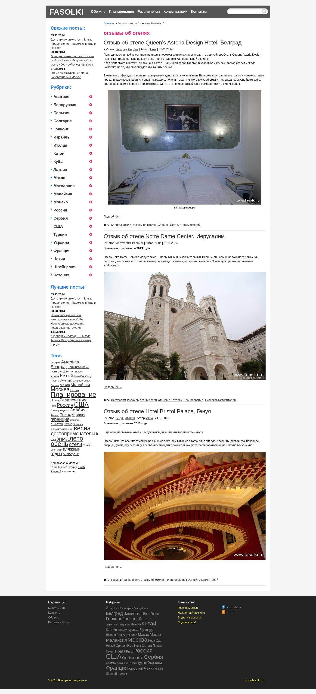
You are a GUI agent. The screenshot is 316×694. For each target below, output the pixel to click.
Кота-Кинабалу (82, 376)
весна (82, 428)
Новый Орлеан (116, 645)
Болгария (62, 121)
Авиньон (113, 608)
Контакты (199, 11)
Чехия (59, 259)
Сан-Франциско (60, 410)
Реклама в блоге (58, 622)
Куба (57, 161)
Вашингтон (75, 367)
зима (62, 439)
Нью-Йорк (134, 645)
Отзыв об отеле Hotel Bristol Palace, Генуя (157, 411)
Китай (58, 153)
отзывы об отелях (144, 225)
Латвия (60, 169)
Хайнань (75, 420)
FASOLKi (66, 11)
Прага (55, 400)
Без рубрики (141, 608)
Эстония (61, 275)
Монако (60, 202)
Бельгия (61, 113)
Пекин (110, 651)
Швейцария (64, 267)
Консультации (175, 11)
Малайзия (62, 194)
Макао (59, 178)
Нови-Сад (154, 640)
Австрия (61, 97)
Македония (64, 186)
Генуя (120, 418)
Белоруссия (64, 105)
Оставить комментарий (185, 225)
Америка (70, 362)
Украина (61, 242)
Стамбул (112, 663)
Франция (62, 251)
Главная (109, 23)
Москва (60, 389)
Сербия (60, 218)
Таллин (55, 415)
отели (75, 444)
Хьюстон (57, 424)
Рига (53, 405)
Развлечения (149, 11)
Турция (60, 234)
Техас (65, 414)
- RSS (230, 612)
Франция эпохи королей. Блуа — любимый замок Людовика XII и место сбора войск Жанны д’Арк (72, 60)
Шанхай (111, 673)
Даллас (68, 371)
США (58, 226)
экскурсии (71, 454)
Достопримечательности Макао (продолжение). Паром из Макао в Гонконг (73, 44)
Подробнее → (113, 216)
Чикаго (159, 668)
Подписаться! (187, 622)
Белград (59, 366)
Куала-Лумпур (61, 380)
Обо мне (98, 11)
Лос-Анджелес (127, 635)
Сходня (123, 663)
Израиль (61, 137)
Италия (60, 145)
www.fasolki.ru (254, 680)
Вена (86, 367)
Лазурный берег (80, 380)
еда (53, 439)
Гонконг (60, 129)
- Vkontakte (234, 607)
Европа (78, 371)
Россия (60, 210)
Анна (153, 49)
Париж (157, 645)
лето (76, 438)
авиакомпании (62, 429)
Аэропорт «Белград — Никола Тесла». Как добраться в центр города (71, 340)
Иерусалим (123, 243)
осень (59, 443)
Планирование (121, 11)
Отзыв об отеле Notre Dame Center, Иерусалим (164, 236)
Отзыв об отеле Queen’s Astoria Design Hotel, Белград (173, 42)
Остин (74, 390)
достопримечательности (79, 433)
